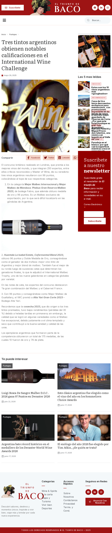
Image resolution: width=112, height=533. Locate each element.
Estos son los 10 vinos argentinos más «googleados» (100, 90)
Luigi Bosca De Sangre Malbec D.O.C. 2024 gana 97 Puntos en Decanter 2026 (25, 394)
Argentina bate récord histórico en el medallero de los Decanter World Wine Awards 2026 (26, 447)
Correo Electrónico (93, 206)
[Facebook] (95, 7)
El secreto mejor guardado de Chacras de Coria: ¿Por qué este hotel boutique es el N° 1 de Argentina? (101, 121)
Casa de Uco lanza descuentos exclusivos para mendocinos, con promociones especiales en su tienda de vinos (101, 107)
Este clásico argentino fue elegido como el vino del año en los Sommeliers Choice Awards (83, 396)
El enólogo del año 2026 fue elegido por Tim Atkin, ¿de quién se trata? (83, 445)
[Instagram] (108, 7)
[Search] (88, 20)
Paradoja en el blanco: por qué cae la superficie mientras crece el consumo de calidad (100, 147)
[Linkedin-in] (101, 7)
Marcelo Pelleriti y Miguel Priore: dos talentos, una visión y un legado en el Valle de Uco (101, 133)
